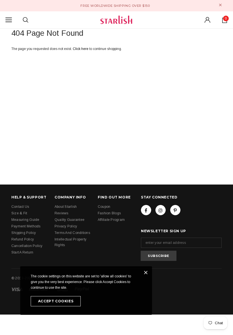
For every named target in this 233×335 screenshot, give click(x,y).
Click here (81, 49)
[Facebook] (146, 210)
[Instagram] (160, 210)
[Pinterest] (175, 210)
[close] (220, 5)
